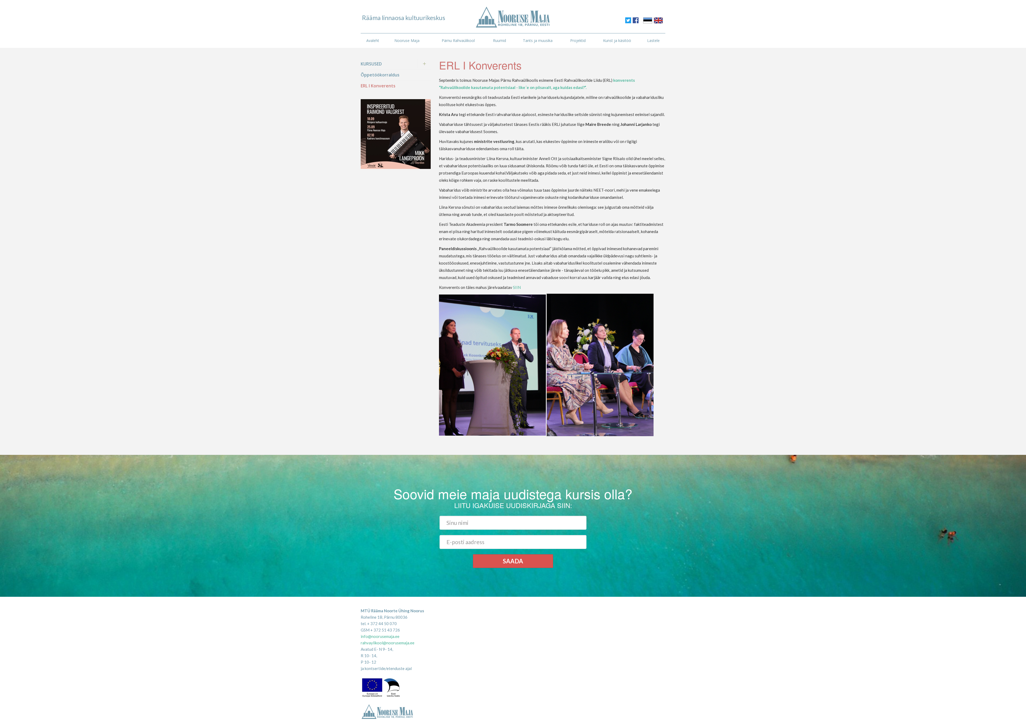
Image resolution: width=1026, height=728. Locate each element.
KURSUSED (371, 64)
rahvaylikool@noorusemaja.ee (387, 642)
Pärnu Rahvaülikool (458, 40)
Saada (513, 561)
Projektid (578, 40)
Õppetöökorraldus (380, 75)
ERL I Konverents (378, 86)
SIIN (517, 287)
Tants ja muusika (538, 40)
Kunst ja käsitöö (617, 40)
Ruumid (499, 40)
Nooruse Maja (406, 40)
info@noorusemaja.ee (380, 636)
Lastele (653, 40)
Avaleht (372, 40)
